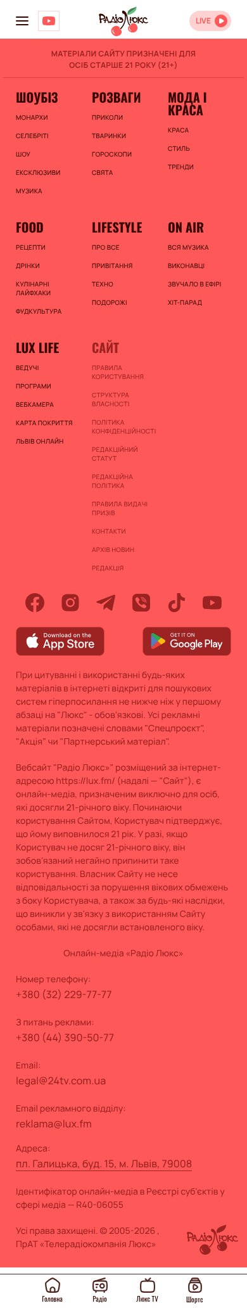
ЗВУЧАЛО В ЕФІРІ (195, 283)
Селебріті (32, 135)
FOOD (30, 227)
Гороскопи (112, 154)
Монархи (32, 117)
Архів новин (113, 549)
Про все (106, 247)
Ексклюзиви (38, 172)
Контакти (109, 531)
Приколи (107, 117)
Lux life (37, 347)
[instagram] (70, 602)
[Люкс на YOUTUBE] (49, 21)
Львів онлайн (40, 441)
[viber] (141, 602)
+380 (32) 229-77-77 (64, 994)
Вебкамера (35, 404)
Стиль (179, 148)
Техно (102, 283)
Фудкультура (38, 311)
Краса (178, 129)
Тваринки (109, 135)
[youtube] (212, 602)
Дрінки (28, 265)
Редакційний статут (115, 454)
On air (186, 227)
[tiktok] (176, 602)
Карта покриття (44, 422)
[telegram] (105, 602)
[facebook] (34, 602)
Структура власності (110, 399)
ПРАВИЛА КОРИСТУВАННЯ (118, 372)
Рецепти (31, 247)
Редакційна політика (112, 481)
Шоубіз (37, 97)
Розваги (116, 97)
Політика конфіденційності (123, 426)
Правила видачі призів (120, 508)
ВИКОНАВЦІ (186, 265)
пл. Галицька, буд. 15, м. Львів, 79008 (104, 1163)
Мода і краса (187, 103)
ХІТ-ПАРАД (185, 302)
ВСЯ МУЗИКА (188, 247)
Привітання (112, 265)
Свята (102, 172)
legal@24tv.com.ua (61, 1080)
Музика (29, 190)
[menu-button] (22, 21)
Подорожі (109, 302)
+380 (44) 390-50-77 (65, 1037)
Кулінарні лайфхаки (33, 288)
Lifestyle (117, 227)
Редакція (108, 567)
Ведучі (27, 367)
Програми (33, 386)
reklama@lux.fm (54, 1124)
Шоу (23, 154)
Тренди (181, 166)
